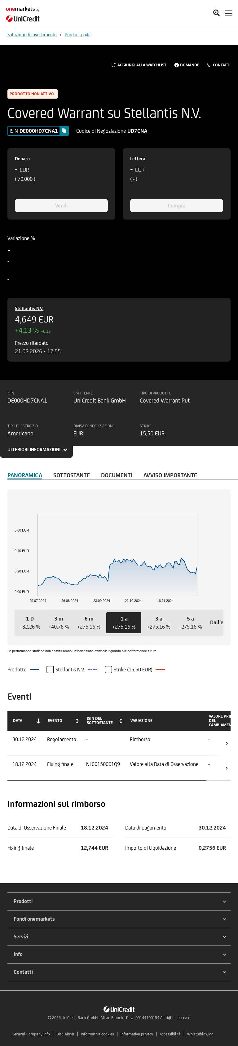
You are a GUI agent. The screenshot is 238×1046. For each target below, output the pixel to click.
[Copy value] (64, 130)
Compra (177, 206)
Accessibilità (170, 1034)
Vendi (61, 206)
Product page (77, 34)
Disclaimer (65, 1034)
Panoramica (24, 475)
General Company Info (31, 1034)
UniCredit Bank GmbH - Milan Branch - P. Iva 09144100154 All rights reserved (126, 1017)
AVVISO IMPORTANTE (170, 475)
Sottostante (71, 475)
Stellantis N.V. (29, 308)
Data (17, 720)
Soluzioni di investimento (32, 34)
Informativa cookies (97, 1034)
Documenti (116, 475)
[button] (30, 622)
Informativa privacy (137, 1034)
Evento (55, 720)
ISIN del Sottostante (100, 720)
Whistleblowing (200, 1034)
